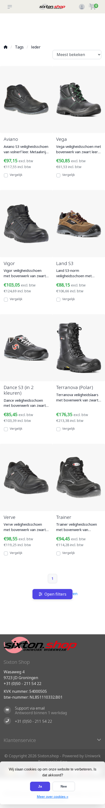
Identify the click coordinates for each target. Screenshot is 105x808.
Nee (64, 786)
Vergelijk (16, 174)
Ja (40, 786)
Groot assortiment (36, 22)
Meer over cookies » (52, 796)
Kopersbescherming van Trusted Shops (61, 27)
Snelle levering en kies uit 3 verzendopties (15, 27)
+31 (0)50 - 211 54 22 (22, 683)
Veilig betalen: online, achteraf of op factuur (89, 27)
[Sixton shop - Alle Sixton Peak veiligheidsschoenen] (52, 7)
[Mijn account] (82, 7)
